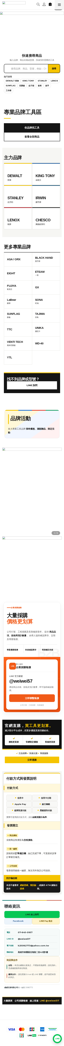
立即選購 (32, 759)
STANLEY (42, 81)
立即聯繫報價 (32, 698)
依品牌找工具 (32, 127)
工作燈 (8, 90)
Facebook (18, 921)
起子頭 (31, 85)
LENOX (54, 81)
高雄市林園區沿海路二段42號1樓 (33, 952)
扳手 (47, 85)
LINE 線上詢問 (32, 914)
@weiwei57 (24, 939)
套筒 (40, 85)
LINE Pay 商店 (45, 921)
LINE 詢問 (32, 385)
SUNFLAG (11, 85)
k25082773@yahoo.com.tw (33, 945)
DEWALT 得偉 (12, 81)
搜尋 (54, 68)
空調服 (22, 85)
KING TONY (28, 81)
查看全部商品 (32, 136)
